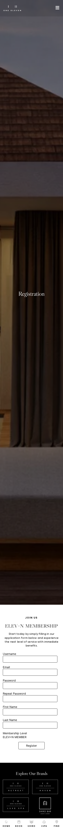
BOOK (19, 826)
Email (6, 667)
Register (31, 745)
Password (9, 680)
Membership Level (15, 733)
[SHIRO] (31, 822)
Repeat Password (14, 693)
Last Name (10, 720)
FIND (57, 826)
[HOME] (6, 822)
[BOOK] (19, 822)
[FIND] (56, 822)
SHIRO (32, 826)
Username (9, 653)
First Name (10, 706)
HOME (6, 826)
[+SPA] (44, 822)
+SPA (44, 826)
